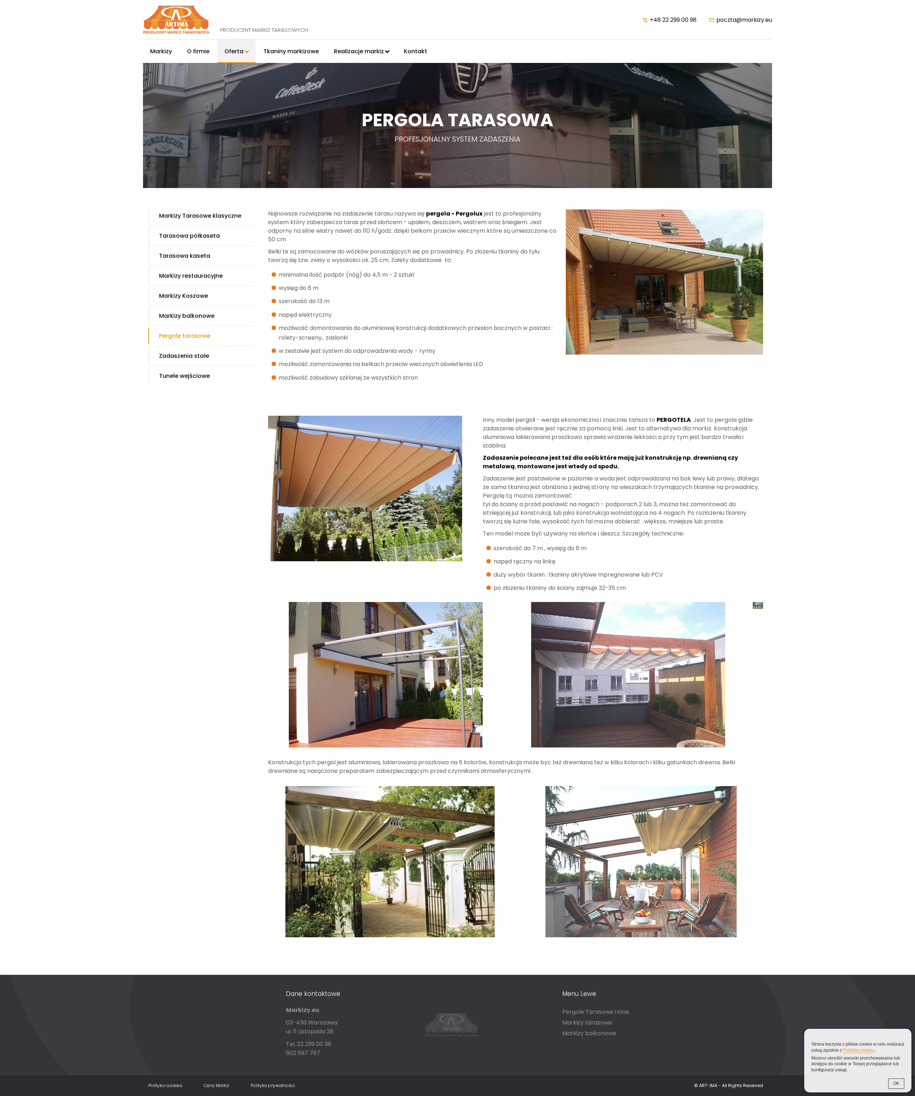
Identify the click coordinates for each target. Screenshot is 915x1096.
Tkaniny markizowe (291, 51)
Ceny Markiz (216, 1085)
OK (896, 1083)
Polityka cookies (165, 1085)
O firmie (198, 51)
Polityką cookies (859, 1050)
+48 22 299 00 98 (673, 20)
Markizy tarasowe (587, 1022)
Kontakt (415, 51)
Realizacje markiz (359, 51)
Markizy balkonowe (589, 1033)
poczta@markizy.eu (744, 20)
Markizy (161, 51)
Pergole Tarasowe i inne (595, 1012)
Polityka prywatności (273, 1085)
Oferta (233, 51)
